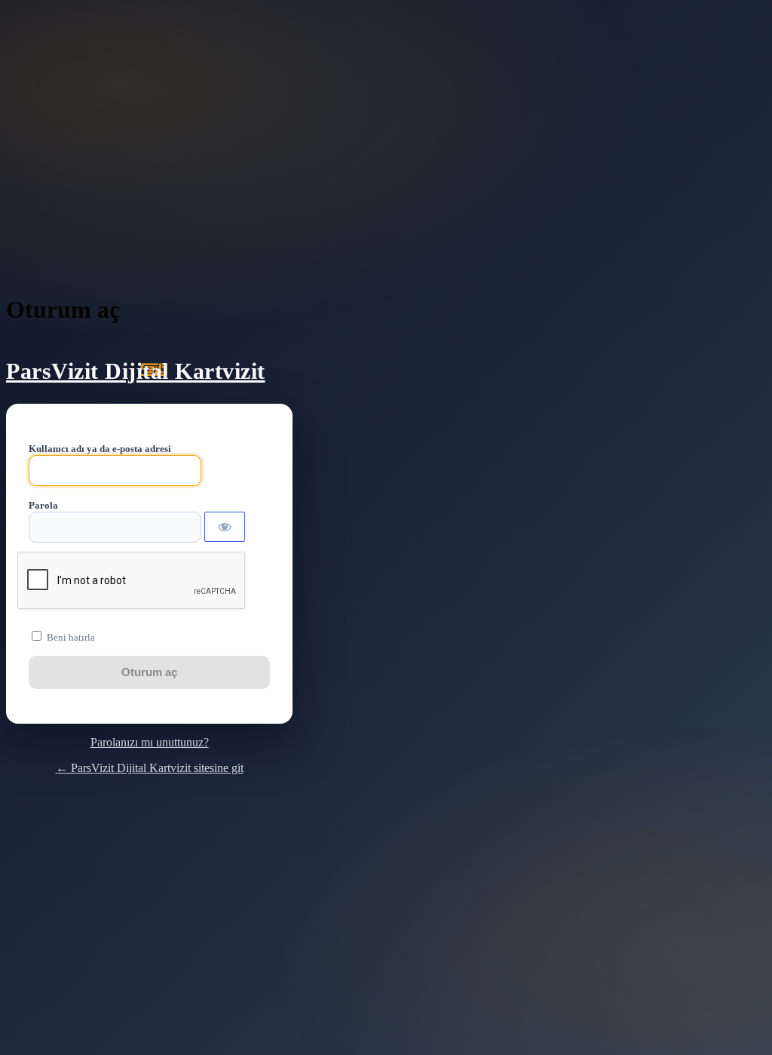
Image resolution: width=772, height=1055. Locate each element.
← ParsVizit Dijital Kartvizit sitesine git (150, 767)
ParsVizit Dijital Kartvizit (135, 370)
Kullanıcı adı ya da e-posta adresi (100, 448)
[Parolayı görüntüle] (224, 527)
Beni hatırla (71, 637)
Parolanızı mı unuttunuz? (149, 742)
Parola (43, 505)
